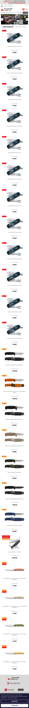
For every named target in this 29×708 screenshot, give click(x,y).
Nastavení (14, 701)
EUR (27, 5)
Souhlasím (14, 705)
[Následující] (27, 19)
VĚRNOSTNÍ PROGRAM (20, 3)
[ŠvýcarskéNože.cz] (8, 9)
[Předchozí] (2, 19)
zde (16, 697)
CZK (25, 5)
